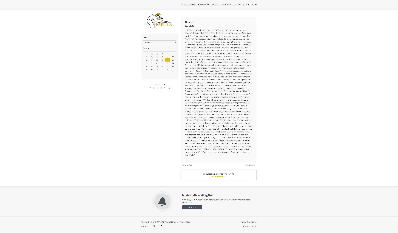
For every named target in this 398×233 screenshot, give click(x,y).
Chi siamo (237, 4)
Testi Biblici (203, 4)
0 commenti (218, 176)
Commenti (226, 4)
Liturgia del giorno (187, 4)
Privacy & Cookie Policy (248, 222)
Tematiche (215, 4)
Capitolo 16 (187, 165)
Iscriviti (192, 207)
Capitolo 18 (250, 165)
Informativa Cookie (250, 226)
